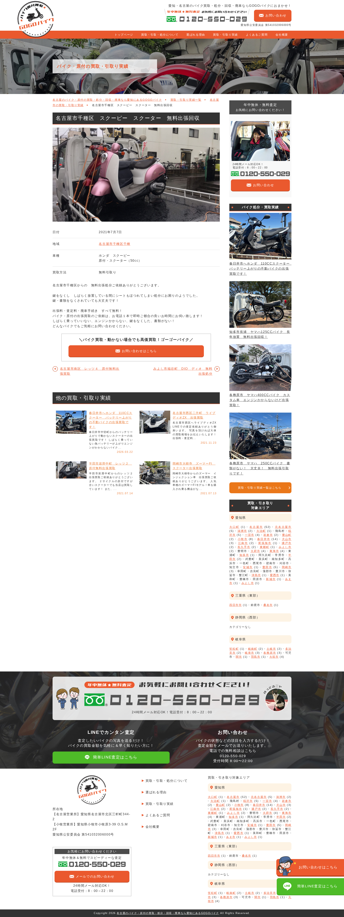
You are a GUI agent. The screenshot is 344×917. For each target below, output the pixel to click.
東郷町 (264, 547)
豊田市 (267, 567)
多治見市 (270, 892)
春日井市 (263, 539)
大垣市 (274, 656)
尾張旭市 (265, 543)
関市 (239, 656)
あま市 (231, 837)
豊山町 (286, 534)
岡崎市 (286, 567)
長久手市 (243, 547)
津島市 (256, 575)
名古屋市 (256, 526)
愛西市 (274, 575)
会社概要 (282, 34)
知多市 (244, 555)
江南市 (243, 543)
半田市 (281, 816)
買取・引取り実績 (225, 34)
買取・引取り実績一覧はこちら (259, 487)
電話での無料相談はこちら (232, 756)
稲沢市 (248, 800)
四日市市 (235, 605)
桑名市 (268, 605)
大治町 (261, 530)
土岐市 (271, 648)
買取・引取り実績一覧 (185, 99)
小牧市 (242, 539)
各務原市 (269, 652)
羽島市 (255, 656)
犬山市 (286, 539)
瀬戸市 (286, 543)
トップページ (123, 34)
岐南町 (252, 648)
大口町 (234, 526)
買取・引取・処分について (159, 34)
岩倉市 (268, 534)
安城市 (248, 567)
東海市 (274, 551)
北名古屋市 (283, 526)
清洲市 (242, 530)
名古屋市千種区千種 (114, 244)
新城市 (271, 579)
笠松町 (234, 648)
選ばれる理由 (195, 34)
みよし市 (285, 547)
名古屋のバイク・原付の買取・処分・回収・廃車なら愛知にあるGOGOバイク (107, 99)
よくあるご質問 (257, 34)
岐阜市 (249, 652)
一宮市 (249, 534)
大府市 (255, 551)
